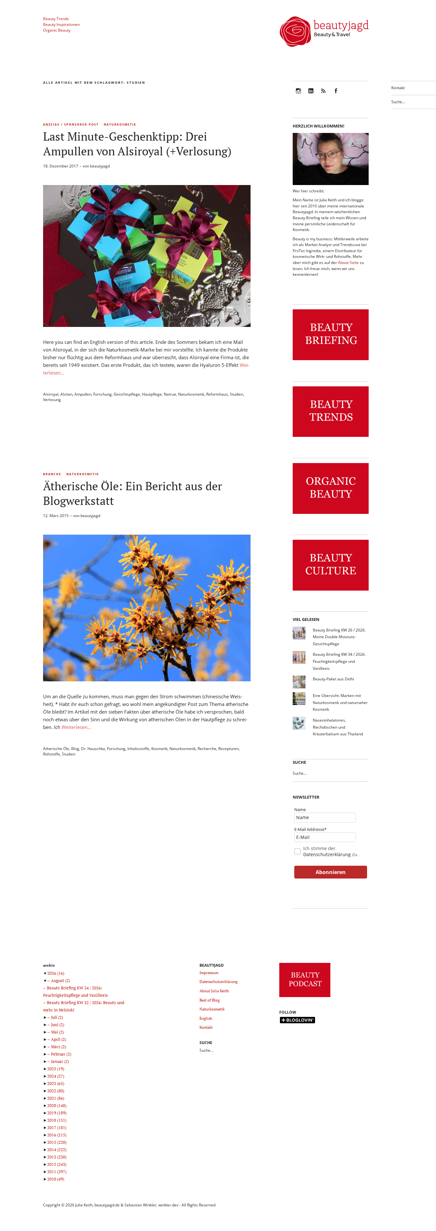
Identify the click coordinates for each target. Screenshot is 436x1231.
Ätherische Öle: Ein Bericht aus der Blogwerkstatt (132, 493)
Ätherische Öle (56, 748)
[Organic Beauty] (331, 514)
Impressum (208, 972)
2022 (55, 1091)
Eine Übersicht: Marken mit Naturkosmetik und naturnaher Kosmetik (340, 702)
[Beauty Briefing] (331, 360)
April (58, 1039)
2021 (55, 1098)
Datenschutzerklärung (327, 854)
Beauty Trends (56, 18)
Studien (236, 394)
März (58, 1046)
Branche (52, 474)
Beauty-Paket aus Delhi (333, 679)
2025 (55, 1069)
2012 (56, 1164)
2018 (56, 1120)
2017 (56, 1127)
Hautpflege (152, 394)
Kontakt (398, 87)
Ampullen (82, 394)
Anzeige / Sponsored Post (71, 124)
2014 (56, 1149)
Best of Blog (209, 1000)
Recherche (207, 748)
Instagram (298, 95)
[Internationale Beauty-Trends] (331, 437)
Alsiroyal (50, 394)
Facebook (336, 95)
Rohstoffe (51, 754)
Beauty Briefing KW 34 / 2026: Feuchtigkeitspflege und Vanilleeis (339, 661)
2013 (56, 1157)
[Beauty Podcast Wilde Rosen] (304, 997)
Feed (323, 95)
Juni (57, 1024)
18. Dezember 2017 (60, 166)
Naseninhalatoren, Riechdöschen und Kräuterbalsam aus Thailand (338, 727)
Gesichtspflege (127, 394)
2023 (55, 1083)
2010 (55, 1179)
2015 (56, 1142)
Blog (75, 748)
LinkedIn (311, 95)
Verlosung (52, 399)
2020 (56, 1105)
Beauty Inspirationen (61, 24)
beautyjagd (100, 166)
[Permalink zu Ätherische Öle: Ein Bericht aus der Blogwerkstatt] (147, 679)
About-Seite (348, 262)
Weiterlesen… (76, 727)
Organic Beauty (57, 30)
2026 (55, 973)
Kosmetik (159, 748)
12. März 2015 (56, 515)
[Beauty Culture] (331, 590)
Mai (57, 1032)
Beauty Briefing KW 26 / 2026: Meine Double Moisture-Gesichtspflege (339, 636)
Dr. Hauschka (93, 748)
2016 (56, 1135)
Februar (61, 1054)
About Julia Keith (214, 990)
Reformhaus (217, 394)
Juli (57, 1017)
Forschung (102, 394)
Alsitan (66, 394)
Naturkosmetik (120, 124)
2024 (55, 1076)
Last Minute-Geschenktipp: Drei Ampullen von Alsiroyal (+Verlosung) (137, 144)
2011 (56, 1171)
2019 (56, 1113)
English (205, 1018)
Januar (60, 1061)
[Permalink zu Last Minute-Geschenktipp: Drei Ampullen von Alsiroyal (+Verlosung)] (147, 325)
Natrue (170, 394)
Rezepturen (228, 748)
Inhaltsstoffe (138, 748)
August (60, 980)
